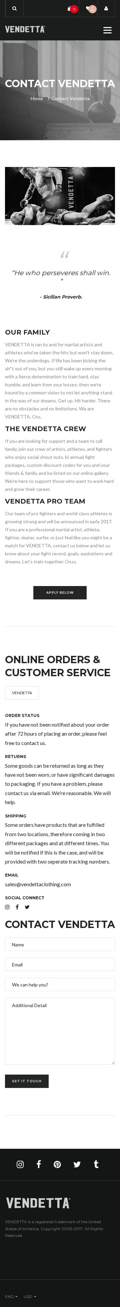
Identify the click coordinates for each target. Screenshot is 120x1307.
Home (37, 98)
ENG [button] (9, 1296)
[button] (14, 8)
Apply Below (60, 592)
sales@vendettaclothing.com (38, 884)
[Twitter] (27, 907)
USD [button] (28, 1296)
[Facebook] (17, 907)
